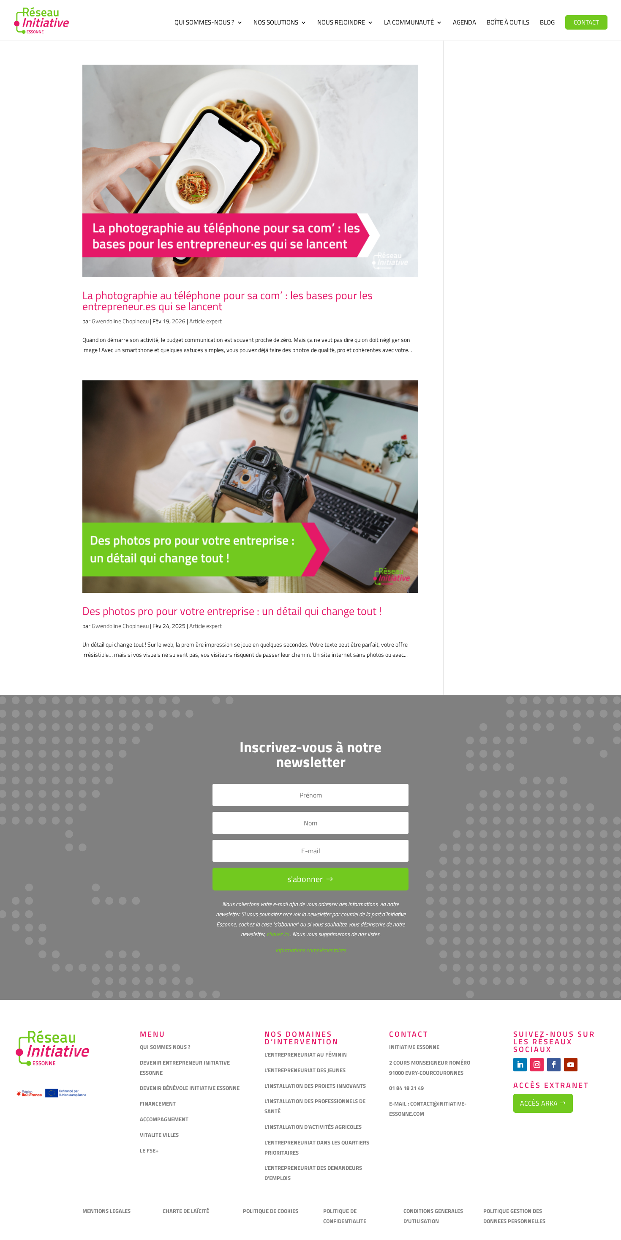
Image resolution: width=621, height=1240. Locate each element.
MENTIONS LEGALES (106, 1211)
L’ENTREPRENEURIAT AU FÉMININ (305, 1054)
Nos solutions (275, 23)
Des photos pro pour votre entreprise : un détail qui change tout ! (231, 611)
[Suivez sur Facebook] (554, 1064)
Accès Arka (539, 1103)
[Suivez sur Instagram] (537, 1064)
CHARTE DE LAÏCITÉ (186, 1211)
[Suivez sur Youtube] (570, 1064)
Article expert (205, 321)
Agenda (464, 23)
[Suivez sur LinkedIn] (520, 1064)
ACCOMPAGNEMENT (164, 1119)
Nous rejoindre (341, 23)
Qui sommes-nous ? (204, 23)
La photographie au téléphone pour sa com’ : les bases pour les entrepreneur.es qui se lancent (227, 300)
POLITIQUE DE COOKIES (270, 1211)
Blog (547, 23)
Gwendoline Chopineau (120, 321)
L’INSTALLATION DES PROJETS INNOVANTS (315, 1086)
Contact (586, 22)
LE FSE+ (149, 1150)
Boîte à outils (508, 23)
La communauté (409, 23)
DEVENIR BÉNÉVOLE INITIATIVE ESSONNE (190, 1088)
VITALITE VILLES (160, 1135)
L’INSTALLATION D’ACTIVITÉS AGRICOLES (313, 1127)
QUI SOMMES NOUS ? (165, 1047)
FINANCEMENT (158, 1103)
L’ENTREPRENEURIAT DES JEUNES (305, 1070)
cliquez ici (277, 933)
